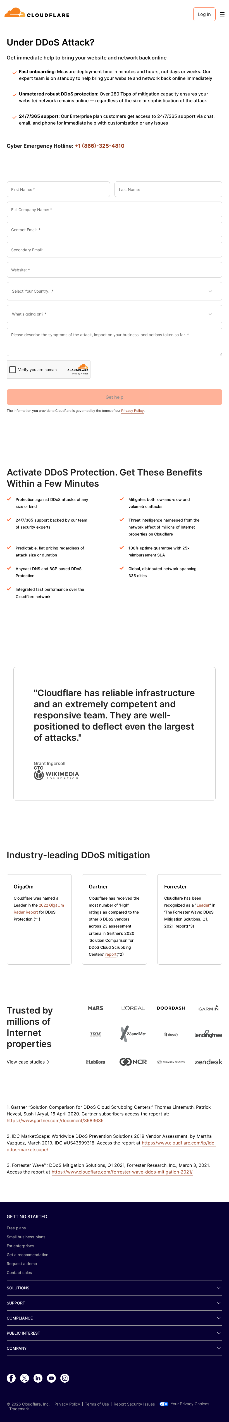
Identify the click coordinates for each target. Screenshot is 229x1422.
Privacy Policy (132, 410)
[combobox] (16, 291)
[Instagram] (64, 1378)
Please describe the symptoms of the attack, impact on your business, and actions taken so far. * (100, 334)
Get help (114, 397)
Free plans (16, 1227)
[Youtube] (51, 1378)
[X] (24, 1378)
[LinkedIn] (38, 1378)
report (110, 954)
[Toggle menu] (222, 14)
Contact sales (19, 1272)
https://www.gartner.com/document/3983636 (55, 1120)
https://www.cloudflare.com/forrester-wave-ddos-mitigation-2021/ (122, 1172)
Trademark (19, 1409)
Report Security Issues (134, 1404)
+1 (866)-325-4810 (100, 146)
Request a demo (22, 1263)
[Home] (37, 14)
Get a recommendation (27, 1254)
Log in (204, 14)
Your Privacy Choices (190, 1404)
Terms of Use (97, 1404)
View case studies (26, 1062)
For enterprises (20, 1245)
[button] (114, 775)
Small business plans (26, 1236)
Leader (203, 905)
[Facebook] (11, 1378)
